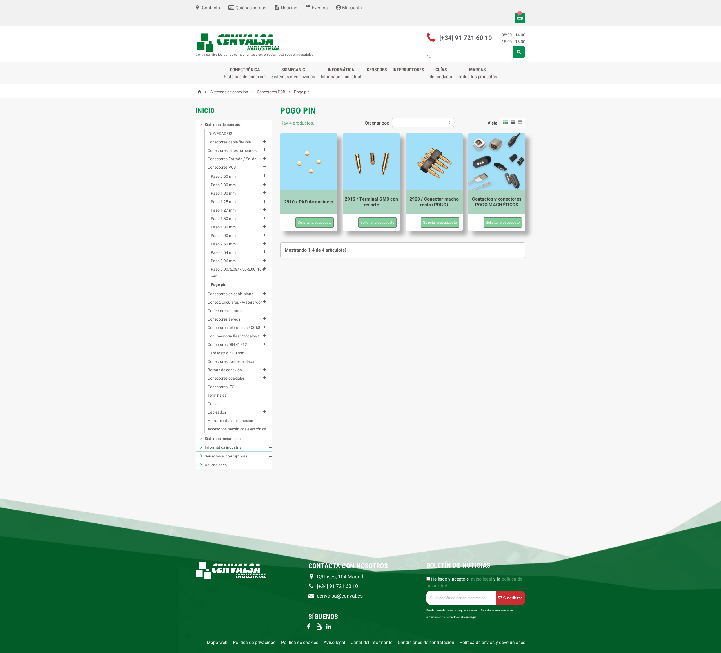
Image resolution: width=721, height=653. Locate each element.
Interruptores (408, 69)
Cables (213, 403)
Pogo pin (218, 284)
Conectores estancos (226, 310)
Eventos (319, 7)
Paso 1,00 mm (223, 193)
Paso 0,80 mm (223, 185)
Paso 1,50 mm (223, 218)
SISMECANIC (293, 73)
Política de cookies (299, 642)
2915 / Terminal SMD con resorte (371, 201)
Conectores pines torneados (232, 150)
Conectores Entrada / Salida (232, 159)
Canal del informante (371, 642)
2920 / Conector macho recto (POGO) (434, 201)
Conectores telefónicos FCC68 (234, 327)
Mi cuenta (351, 7)
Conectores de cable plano (230, 294)
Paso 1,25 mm (223, 201)
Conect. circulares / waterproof (235, 302)
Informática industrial (223, 447)
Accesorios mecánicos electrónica (237, 429)
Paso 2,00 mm (223, 235)
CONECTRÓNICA (245, 73)
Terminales (217, 395)
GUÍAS (441, 73)
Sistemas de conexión (223, 124)
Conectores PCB (222, 167)
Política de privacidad (254, 642)
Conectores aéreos (224, 319)
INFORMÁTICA (341, 73)
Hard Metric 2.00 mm (226, 353)
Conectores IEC (221, 387)
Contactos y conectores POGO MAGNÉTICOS (496, 201)
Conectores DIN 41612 (227, 344)
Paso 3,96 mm (223, 261)
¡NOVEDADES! (220, 133)
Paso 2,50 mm (223, 244)
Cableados (217, 412)
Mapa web (217, 642)
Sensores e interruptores (226, 456)
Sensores (377, 69)
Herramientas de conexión (230, 420)
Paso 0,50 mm (223, 176)
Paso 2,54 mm (223, 252)
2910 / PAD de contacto (308, 202)
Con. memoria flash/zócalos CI (234, 336)
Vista (493, 123)
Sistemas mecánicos (223, 438)
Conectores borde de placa (231, 361)
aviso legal (481, 579)
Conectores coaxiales (226, 378)
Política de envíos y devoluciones (492, 642)
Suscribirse (512, 598)
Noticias (288, 7)
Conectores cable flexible (229, 142)
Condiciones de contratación (426, 642)
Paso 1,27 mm (223, 210)
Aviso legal (334, 642)
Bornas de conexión (225, 370)
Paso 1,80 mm (223, 227)
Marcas (477, 73)
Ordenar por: (377, 123)
